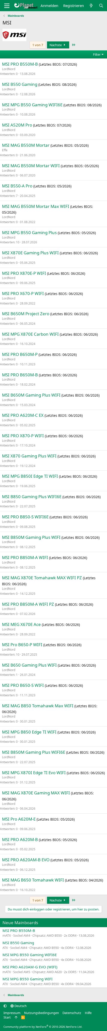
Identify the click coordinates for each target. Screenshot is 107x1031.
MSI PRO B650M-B (20, 375)
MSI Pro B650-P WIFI (22, 644)
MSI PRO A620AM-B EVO (26, 860)
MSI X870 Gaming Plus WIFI (29, 456)
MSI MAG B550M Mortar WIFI (31, 165)
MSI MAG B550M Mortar (26, 145)
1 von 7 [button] (37, 45)
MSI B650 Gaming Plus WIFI (29, 665)
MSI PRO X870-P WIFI (23, 436)
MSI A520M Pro (17, 125)
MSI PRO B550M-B (20, 64)
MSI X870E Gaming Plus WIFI (30, 253)
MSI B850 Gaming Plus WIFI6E (31, 496)
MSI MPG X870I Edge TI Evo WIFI (34, 772)
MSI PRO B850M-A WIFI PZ (28, 604)
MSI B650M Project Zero (25, 313)
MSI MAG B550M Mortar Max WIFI (35, 206)
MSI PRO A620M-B (20, 839)
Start (7, 1017)
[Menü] (7, 6)
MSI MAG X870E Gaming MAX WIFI (36, 793)
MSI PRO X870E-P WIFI (24, 273)
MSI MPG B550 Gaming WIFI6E (32, 105)
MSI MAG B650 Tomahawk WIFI (33, 880)
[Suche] (101, 5)
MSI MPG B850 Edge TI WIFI (29, 732)
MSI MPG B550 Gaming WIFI (27, 978)
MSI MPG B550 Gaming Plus (29, 232)
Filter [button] (97, 54)
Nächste (56, 45)
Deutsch (20, 1006)
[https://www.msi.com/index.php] (14, 35)
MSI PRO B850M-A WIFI (25, 557)
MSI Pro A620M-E (19, 819)
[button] (5, 1006)
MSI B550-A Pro (17, 186)
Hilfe (88, 1013)
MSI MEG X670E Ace (21, 624)
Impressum (11, 1013)
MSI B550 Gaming (19, 84)
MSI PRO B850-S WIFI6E (25, 517)
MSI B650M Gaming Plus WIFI (31, 395)
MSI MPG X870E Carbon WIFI (30, 334)
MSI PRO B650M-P (20, 354)
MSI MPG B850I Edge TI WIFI (30, 476)
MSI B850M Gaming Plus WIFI (31, 537)
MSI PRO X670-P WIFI (23, 293)
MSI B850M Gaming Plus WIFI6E (33, 752)
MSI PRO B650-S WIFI (23, 685)
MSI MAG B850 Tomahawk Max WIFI (37, 706)
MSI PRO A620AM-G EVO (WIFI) (29, 966)
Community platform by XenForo (42, 1027)
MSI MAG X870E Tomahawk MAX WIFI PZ (42, 578)
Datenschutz (71, 1013)
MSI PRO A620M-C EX (23, 415)
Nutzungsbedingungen (41, 1013)
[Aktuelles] (91, 5)
